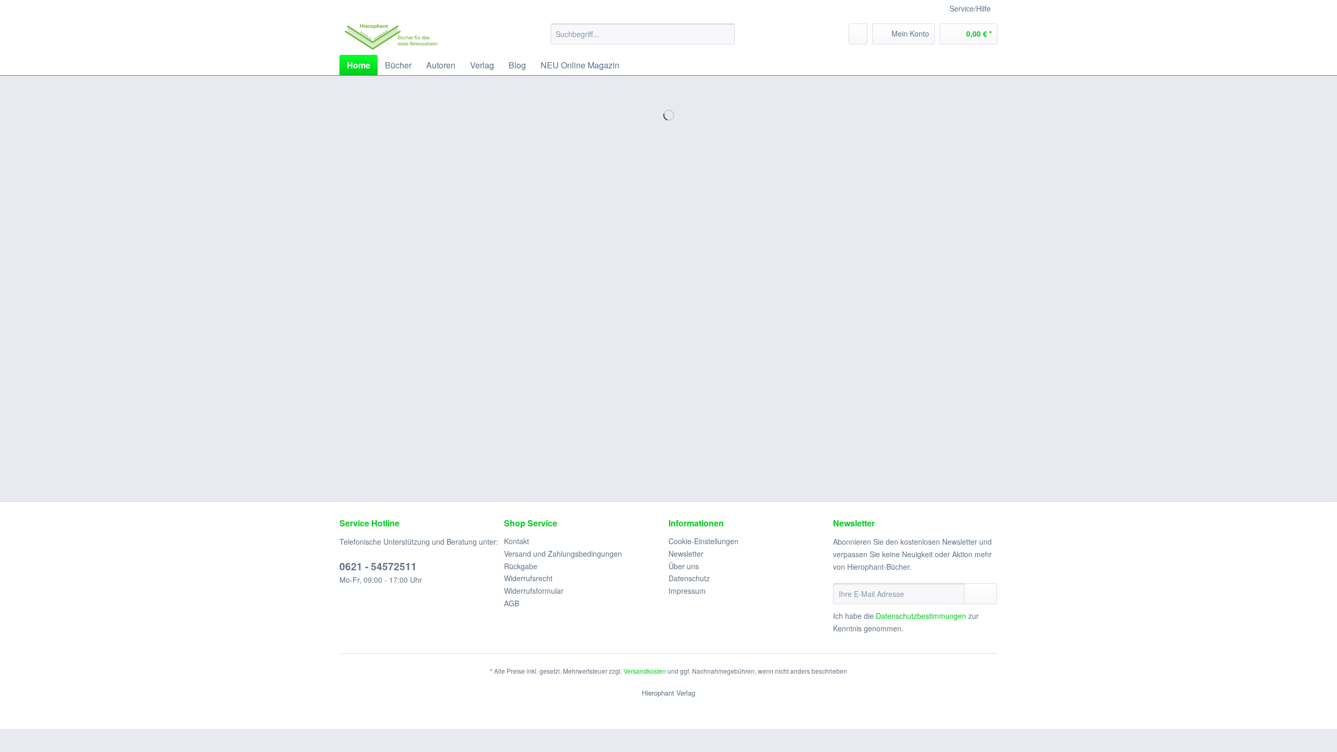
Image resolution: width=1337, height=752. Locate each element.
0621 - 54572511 (378, 566)
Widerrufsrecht (528, 578)
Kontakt (516, 541)
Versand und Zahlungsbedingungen (563, 553)
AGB (511, 603)
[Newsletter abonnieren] (980, 593)
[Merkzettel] (858, 34)
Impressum (687, 590)
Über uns (683, 566)
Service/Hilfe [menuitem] (970, 8)
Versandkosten (645, 670)
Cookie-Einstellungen (703, 541)
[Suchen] (725, 34)
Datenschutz (689, 578)
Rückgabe (520, 566)
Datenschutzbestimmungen (921, 615)
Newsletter (685, 553)
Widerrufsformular (534, 590)
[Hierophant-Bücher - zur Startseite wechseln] (391, 37)
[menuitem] (642, 34)
